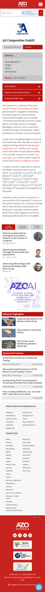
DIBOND (6, 179)
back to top (37, 517)
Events (8, 461)
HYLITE (33, 182)
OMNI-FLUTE (25, 185)
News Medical (28, 422)
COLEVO (16, 176)
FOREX (11, 182)
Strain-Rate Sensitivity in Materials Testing (20, 359)
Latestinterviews (8, 227)
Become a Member (13, 480)
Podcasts (26, 461)
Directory (9, 445)
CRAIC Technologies (14, 375)
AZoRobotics (11, 415)
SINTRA (37, 185)
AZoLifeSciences (29, 425)
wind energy (32, 148)
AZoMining (10, 428)
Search (8, 477)
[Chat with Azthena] (39, 587)
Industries (27, 455)
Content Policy (11, 505)
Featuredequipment (23, 227)
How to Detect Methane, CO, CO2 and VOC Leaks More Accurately (21, 392)
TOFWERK (10, 386)
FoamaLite (16, 179)
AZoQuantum (28, 415)
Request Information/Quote (17, 92)
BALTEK (37, 173)
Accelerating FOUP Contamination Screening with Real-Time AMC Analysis (22, 381)
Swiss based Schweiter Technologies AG (20, 107)
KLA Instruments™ (14, 364)
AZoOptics (10, 422)
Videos (8, 458)
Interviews (27, 442)
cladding (22, 148)
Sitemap (9, 501)
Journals (9, 467)
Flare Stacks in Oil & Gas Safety (29, 331)
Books (8, 452)
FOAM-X (27, 179)
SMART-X (10, 188)
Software (9, 471)
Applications (28, 452)
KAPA (15, 185)
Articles (9, 442)
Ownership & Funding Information (14, 509)
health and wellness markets (26, 160)
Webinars (26, 439)
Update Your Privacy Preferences (23, 585)
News (8, 439)
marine (5, 151)
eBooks (8, 455)
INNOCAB (6, 185)
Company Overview (13, 47)
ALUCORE (27, 173)
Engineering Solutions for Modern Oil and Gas (30, 320)
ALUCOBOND (15, 173)
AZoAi (25, 419)
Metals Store (11, 464)
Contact (9, 486)
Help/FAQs (27, 467)
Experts (26, 464)
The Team (26, 471)
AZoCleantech (11, 419)
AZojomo (26, 458)
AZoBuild (9, 425)
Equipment (10, 449)
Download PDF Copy (14, 98)
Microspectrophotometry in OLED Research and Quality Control (20, 370)
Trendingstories (36, 227)
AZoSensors (27, 412)
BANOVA (6, 176)
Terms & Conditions (14, 493)
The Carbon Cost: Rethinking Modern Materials (27, 343)
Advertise (9, 490)
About (8, 474)
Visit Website (10, 86)
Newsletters (10, 483)
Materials (26, 449)
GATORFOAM (22, 182)
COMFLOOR (27, 176)
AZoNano (9, 412)
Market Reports (29, 445)
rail (28, 154)
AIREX (4, 173)
